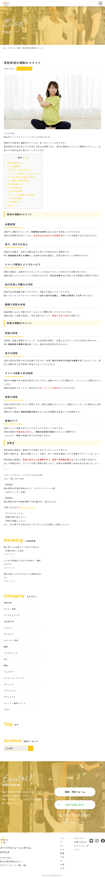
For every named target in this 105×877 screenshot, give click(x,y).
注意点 (9, 205)
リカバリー (9, 628)
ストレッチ (9, 684)
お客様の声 (9, 621)
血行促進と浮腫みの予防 (21, 177)
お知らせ (62, 866)
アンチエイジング (12, 615)
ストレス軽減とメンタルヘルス (24, 173)
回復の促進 (15, 187)
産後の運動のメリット (16, 184)
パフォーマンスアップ (14, 678)
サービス (62, 847)
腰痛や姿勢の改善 (18, 180)
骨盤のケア (15, 202)
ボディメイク (10, 697)
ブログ (7, 709)
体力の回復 (15, 191)
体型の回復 (15, 198)
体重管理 (14, 166)
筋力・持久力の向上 (19, 170)
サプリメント (10, 690)
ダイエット (9, 634)
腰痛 (6, 646)
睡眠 (6, 665)
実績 (62, 853)
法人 (6, 659)
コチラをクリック (27, 507)
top (4, 48)
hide (25, 157)
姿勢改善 (8, 602)
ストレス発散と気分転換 (21, 194)
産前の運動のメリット (16, 163)
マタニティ (79, 838)
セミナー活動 (10, 609)
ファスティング (11, 653)
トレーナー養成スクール (15, 703)
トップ (62, 840)
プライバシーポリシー (81, 847)
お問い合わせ (80, 842)
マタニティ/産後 (14, 48)
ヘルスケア (9, 671)
